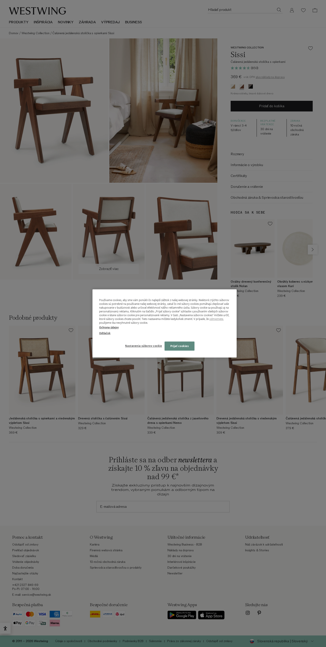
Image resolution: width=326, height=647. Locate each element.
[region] (164, 323)
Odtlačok (104, 333)
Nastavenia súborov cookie (143, 345)
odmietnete (216, 319)
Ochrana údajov (109, 327)
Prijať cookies (179, 346)
